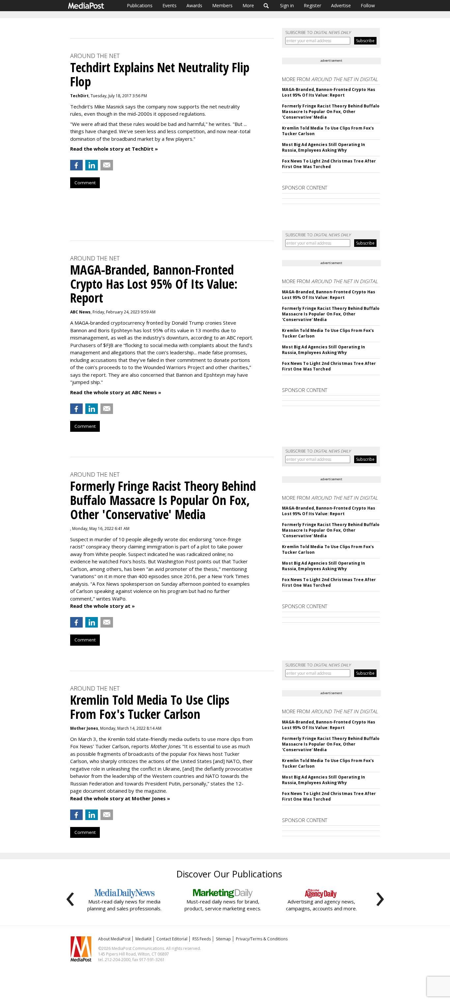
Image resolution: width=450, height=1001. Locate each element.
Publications (140, 5)
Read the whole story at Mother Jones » (120, 798)
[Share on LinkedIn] (91, 165)
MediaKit (143, 939)
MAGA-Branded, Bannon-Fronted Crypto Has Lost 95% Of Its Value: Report (328, 92)
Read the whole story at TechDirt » (114, 148)
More (248, 5)
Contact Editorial (171, 939)
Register (312, 5)
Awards (194, 5)
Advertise (341, 5)
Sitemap (223, 939)
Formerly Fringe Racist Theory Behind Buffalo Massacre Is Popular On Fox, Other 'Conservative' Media (331, 111)
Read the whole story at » (102, 606)
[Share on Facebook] (76, 165)
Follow (368, 5)
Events (169, 5)
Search (266, 5)
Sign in (287, 5)
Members (222, 5)
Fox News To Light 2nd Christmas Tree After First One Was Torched (329, 163)
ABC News (80, 312)
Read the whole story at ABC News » (115, 392)
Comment (85, 183)
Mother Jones (84, 728)
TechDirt (79, 96)
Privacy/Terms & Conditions (262, 939)
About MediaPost (114, 939)
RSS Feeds (201, 939)
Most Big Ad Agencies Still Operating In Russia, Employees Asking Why (323, 147)
